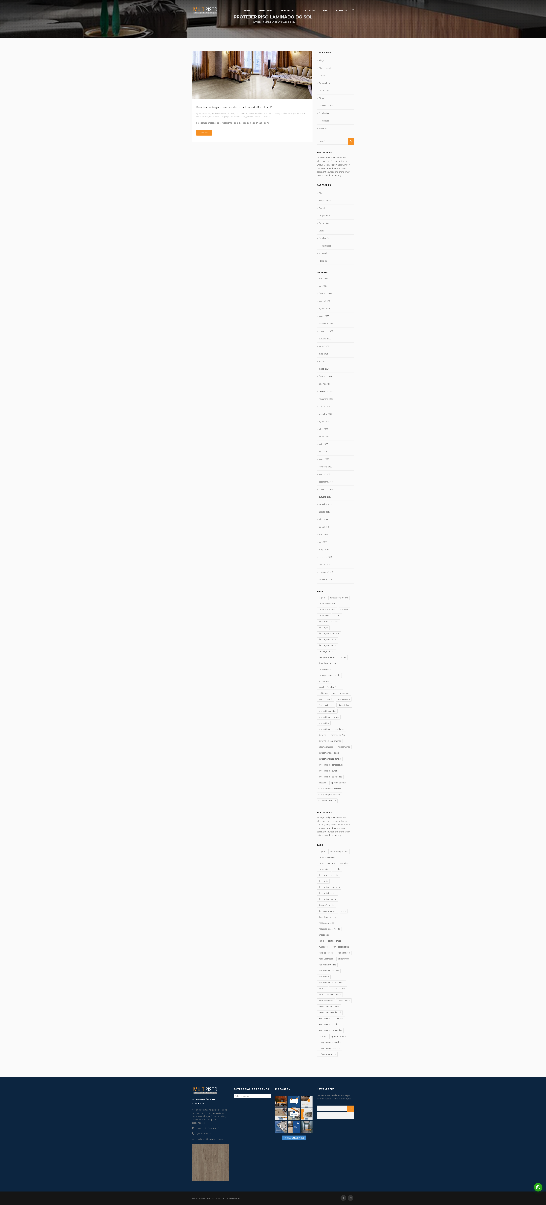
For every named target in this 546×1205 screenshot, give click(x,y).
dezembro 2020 (326, 391)
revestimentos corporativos (330, 765)
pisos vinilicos (344, 705)
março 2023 (324, 316)
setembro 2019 (325, 504)
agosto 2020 (324, 421)
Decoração (324, 91)
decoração (323, 627)
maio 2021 (323, 354)
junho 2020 (324, 436)
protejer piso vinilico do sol (257, 116)
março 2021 (324, 369)
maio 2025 (323, 278)
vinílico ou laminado (327, 800)
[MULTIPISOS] (205, 10)
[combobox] (252, 1096)
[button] (538, 1187)
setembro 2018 (325, 580)
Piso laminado (261, 113)
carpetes (344, 610)
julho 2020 (323, 429)
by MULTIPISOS (202, 113)
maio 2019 (323, 534)
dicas (343, 657)
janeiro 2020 (324, 474)
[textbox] (252, 1096)
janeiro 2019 (324, 564)
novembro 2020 (326, 399)
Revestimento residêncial (329, 759)
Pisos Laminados (325, 705)
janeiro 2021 (324, 384)
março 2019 (324, 549)
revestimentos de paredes (330, 777)
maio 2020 (323, 444)
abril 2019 (323, 542)
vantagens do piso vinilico (329, 789)
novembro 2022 (326, 331)
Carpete (322, 75)
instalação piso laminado (329, 675)
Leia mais (204, 132)
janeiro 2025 (324, 301)
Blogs (321, 60)
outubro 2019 (325, 497)
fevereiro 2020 (325, 467)
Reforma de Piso (338, 735)
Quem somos (265, 10)
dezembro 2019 (326, 482)
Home (247, 10)
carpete (321, 598)
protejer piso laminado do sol (232, 116)
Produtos (309, 10)
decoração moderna (327, 645)
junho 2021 (324, 346)
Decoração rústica (326, 651)
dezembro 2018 (326, 572)
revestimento (344, 747)
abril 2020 (323, 452)
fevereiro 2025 (325, 293)
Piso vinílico (273, 113)
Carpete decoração (326, 604)
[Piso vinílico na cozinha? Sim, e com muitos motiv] (281, 1127)
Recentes (323, 128)
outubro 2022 (325, 339)
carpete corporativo (339, 598)
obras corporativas (340, 693)
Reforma (322, 735)
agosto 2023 (324, 308)
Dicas (251, 113)
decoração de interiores (329, 633)
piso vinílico (323, 723)
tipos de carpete (338, 783)
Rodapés (322, 783)
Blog (325, 10)
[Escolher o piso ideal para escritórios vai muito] (281, 1102)
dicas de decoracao (327, 663)
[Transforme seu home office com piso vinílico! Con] (294, 1127)
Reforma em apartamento (329, 741)
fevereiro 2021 (325, 376)
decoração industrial (327, 639)
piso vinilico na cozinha (328, 717)
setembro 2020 (325, 414)
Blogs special (325, 68)
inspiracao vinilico (326, 669)
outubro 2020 (325, 406)
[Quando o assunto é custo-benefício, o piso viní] (307, 1102)
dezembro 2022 (326, 324)
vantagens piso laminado (329, 795)
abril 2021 (323, 361)
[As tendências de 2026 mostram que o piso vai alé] (294, 1114)
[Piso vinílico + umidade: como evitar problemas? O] (307, 1114)
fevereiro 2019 (325, 557)
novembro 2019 (326, 489)
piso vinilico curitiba (327, 711)
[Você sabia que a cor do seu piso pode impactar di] (307, 1127)
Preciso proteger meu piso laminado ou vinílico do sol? (234, 107)
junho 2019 (324, 527)
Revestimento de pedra (328, 753)
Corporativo (287, 10)
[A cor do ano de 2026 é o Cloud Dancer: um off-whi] (294, 1102)
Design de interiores (327, 657)
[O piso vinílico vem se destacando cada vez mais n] (281, 1114)
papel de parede (325, 699)
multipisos (323, 693)
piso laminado (344, 699)
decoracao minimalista (328, 621)
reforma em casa (325, 747)
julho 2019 (323, 519)
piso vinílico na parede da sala (331, 729)
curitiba (337, 616)
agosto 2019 (324, 512)
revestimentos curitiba (328, 771)
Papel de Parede (326, 106)
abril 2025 (323, 286)
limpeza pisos (324, 681)
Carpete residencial (327, 610)
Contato (341, 10)
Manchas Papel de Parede (329, 687)
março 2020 (324, 459)
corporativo (323, 616)
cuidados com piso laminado (293, 113)
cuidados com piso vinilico (207, 116)
